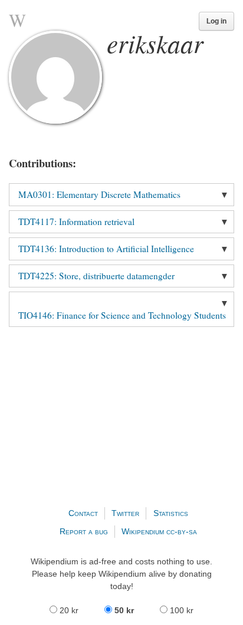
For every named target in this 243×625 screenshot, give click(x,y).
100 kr (180, 610)
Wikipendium (142, 531)
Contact (83, 513)
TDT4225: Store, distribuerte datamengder (96, 276)
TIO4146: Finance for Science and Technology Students (122, 315)
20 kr (69, 610)
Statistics (170, 513)
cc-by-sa (181, 531)
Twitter (125, 513)
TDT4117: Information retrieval (76, 221)
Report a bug (84, 531)
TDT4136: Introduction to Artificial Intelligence (106, 248)
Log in (216, 21)
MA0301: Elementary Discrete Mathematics (99, 194)
